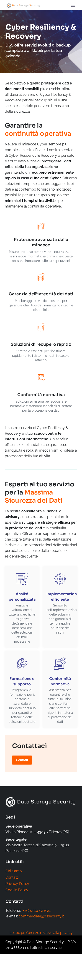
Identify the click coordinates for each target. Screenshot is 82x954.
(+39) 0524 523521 (36, 910)
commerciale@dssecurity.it (41, 916)
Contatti (11, 877)
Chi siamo (13, 871)
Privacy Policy (17, 884)
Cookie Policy (16, 890)
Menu (73, 5)
